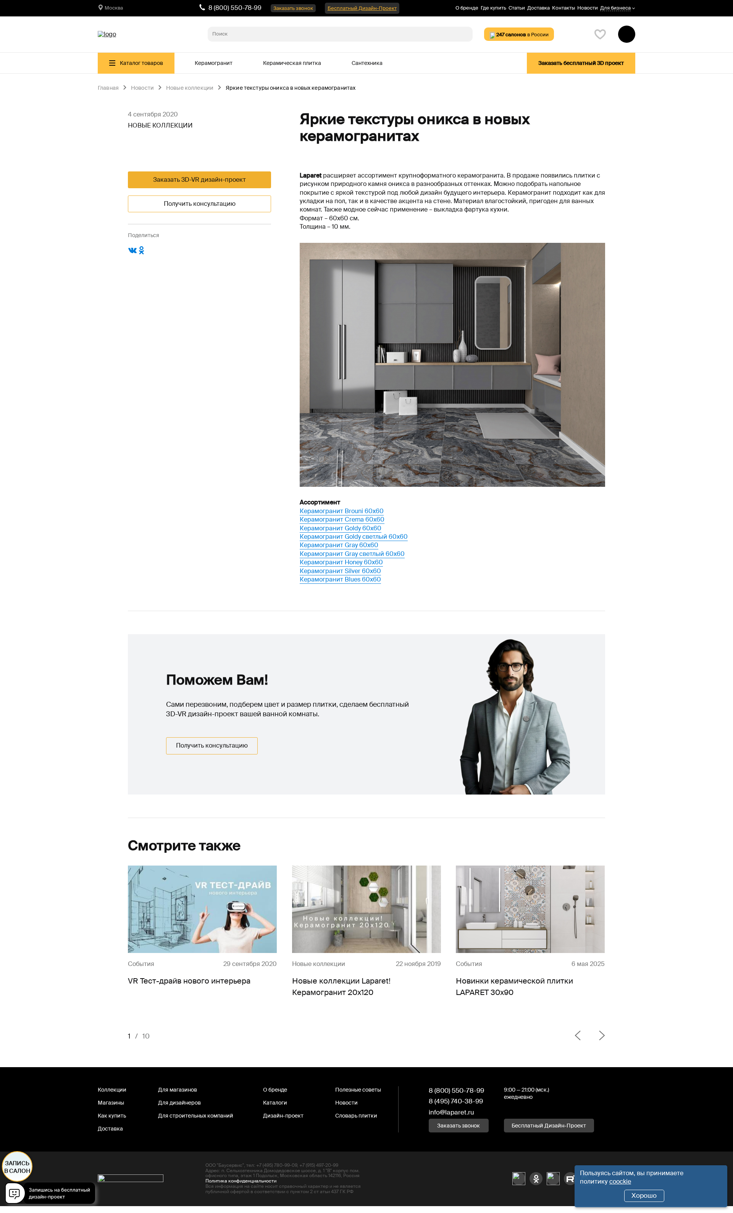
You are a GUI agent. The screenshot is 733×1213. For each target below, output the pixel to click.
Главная (108, 88)
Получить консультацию (200, 204)
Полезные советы (358, 1089)
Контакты (563, 8)
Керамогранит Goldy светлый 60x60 (354, 537)
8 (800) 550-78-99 (235, 8)
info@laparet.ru (451, 1112)
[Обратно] (577, 1036)
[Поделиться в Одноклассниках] (141, 253)
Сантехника (367, 63)
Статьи (517, 8)
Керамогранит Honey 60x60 (341, 562)
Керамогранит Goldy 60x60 (340, 528)
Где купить (493, 8)
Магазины (111, 1102)
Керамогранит (213, 63)
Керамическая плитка (292, 63)
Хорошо (644, 1195)
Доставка (538, 8)
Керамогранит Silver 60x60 (340, 571)
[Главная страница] (107, 34)
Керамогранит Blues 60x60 (340, 579)
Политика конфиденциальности (240, 1181)
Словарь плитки (356, 1115)
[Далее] (596, 1036)
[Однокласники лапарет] (536, 1178)
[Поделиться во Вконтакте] (132, 253)
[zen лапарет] (553, 1178)
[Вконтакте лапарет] (518, 1178)
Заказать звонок (293, 8)
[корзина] (626, 34)
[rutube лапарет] (570, 1178)
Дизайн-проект (283, 1115)
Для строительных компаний (195, 1115)
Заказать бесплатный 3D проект (581, 63)
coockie (620, 1181)
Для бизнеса (615, 8)
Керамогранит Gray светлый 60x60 (352, 554)
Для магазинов (177, 1089)
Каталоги (275, 1102)
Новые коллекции (189, 88)
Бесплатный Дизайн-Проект (362, 8)
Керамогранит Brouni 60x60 (342, 511)
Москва (114, 8)
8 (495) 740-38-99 (456, 1101)
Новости (587, 8)
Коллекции (112, 1089)
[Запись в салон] (52, 1194)
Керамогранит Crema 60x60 (342, 519)
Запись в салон (17, 1167)
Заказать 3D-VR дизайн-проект (199, 180)
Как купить (112, 1115)
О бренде (466, 8)
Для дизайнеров (179, 1102)
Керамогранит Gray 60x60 (339, 545)
